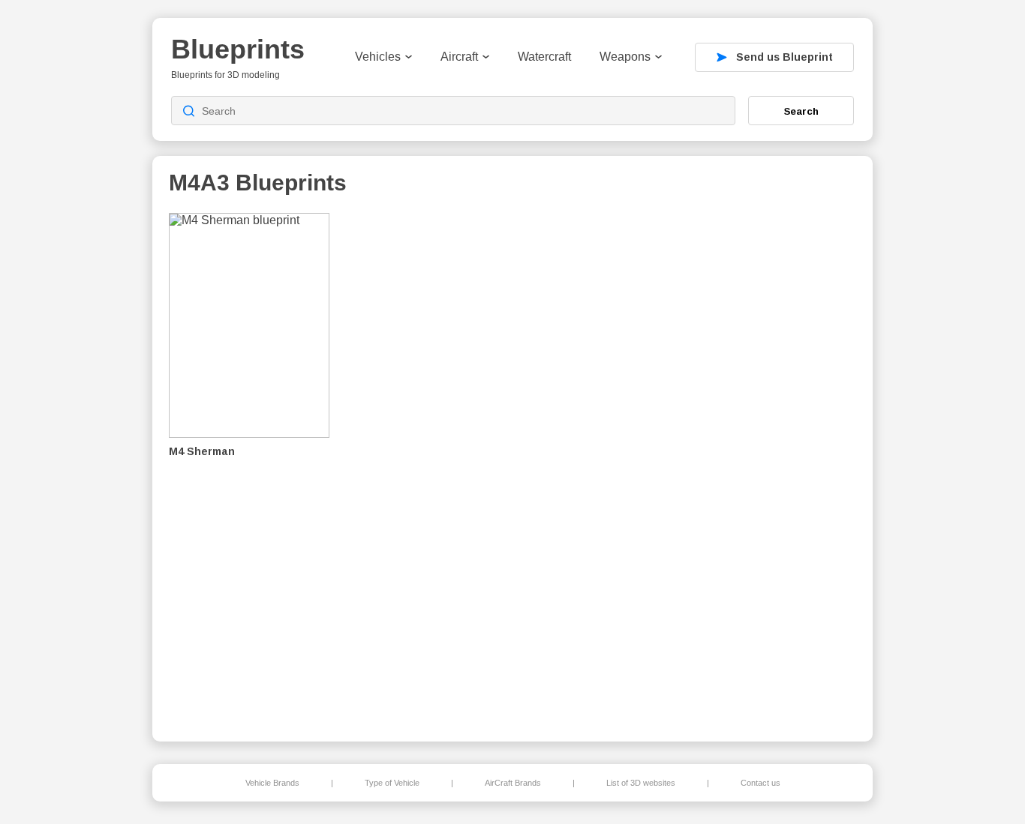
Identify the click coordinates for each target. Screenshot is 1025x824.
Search (801, 111)
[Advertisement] (778, 466)
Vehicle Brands (272, 782)
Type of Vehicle (392, 782)
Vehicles (378, 56)
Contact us (760, 782)
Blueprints (238, 49)
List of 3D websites (640, 782)
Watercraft (544, 56)
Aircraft (459, 56)
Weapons (625, 56)
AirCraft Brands (513, 782)
